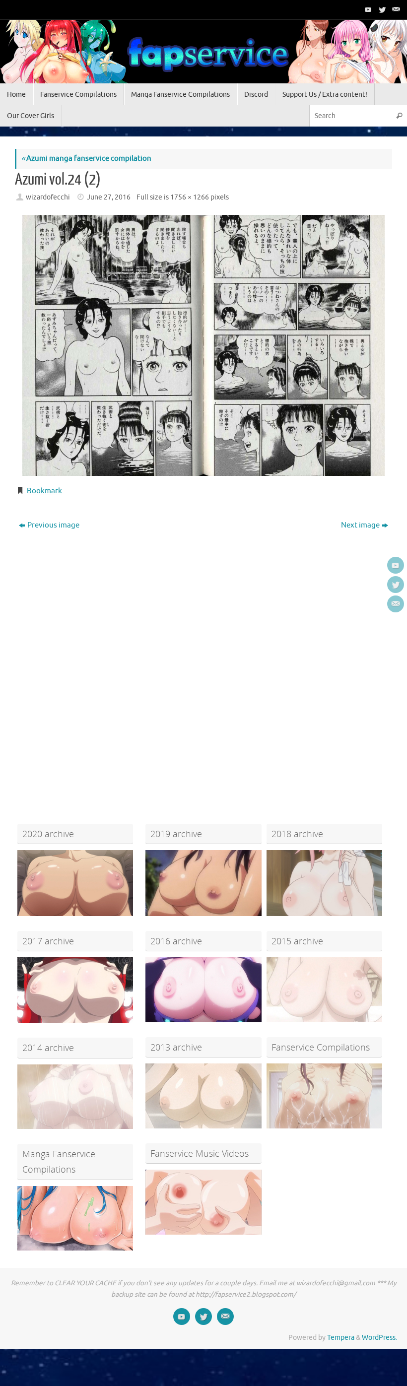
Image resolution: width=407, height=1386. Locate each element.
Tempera (340, 1337)
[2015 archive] (324, 989)
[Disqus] (203, 660)
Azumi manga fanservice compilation (86, 158)
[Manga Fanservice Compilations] (75, 1218)
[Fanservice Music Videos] (203, 1202)
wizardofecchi (48, 197)
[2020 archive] (75, 883)
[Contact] (395, 9)
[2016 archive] (203, 989)
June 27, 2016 (109, 197)
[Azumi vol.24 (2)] (203, 345)
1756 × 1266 (189, 197)
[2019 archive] (203, 883)
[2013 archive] (203, 1095)
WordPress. (379, 1337)
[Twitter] (381, 9)
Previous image (53, 525)
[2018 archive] (324, 883)
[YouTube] (367, 9)
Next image (360, 525)
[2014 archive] (75, 1096)
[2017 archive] (75, 990)
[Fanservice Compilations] (324, 1095)
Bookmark (44, 491)
